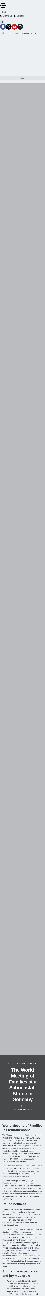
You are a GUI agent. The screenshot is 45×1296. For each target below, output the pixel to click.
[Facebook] (3, 27)
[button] (2, 22)
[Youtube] (14, 27)
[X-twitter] (9, 27)
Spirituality (33, 1063)
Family (26, 1063)
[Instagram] (20, 27)
